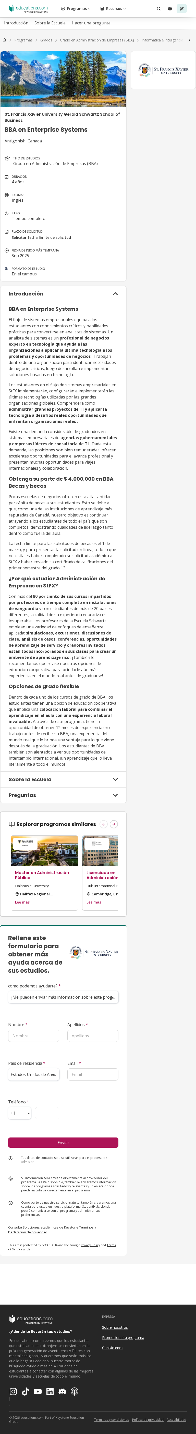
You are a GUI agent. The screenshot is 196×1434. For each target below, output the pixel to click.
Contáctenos (112, 1347)
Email (74, 1063)
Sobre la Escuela (50, 23)
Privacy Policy (90, 1245)
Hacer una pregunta (91, 23)
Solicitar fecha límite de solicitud (41, 237)
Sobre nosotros (115, 1327)
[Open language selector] (170, 8)
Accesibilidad (176, 1419)
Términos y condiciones (111, 1419)
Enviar (63, 1142)
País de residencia (26, 1063)
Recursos (114, 8)
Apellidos (77, 1024)
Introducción (16, 23)
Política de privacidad (148, 1419)
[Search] (158, 8)
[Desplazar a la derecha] (189, 40)
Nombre (18, 1024)
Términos (86, 1227)
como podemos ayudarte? (34, 986)
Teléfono (18, 1102)
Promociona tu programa (123, 1337)
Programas (77, 8)
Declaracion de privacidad (27, 1232)
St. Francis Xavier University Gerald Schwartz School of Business (62, 117)
